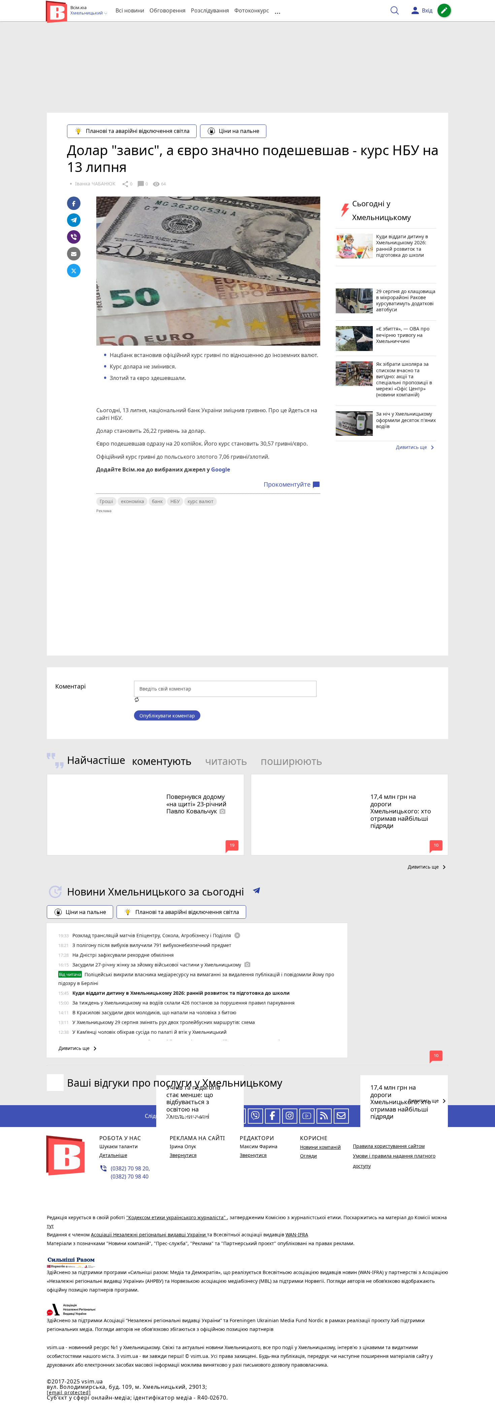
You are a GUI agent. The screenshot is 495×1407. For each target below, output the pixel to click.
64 (159, 184)
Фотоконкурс (251, 10)
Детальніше (113, 1155)
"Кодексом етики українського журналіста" (176, 1217)
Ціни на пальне (239, 131)
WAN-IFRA (297, 1234)
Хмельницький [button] (87, 13)
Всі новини (130, 10)
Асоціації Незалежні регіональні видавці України (149, 1234)
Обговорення (168, 10)
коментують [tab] (162, 761)
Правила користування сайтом (389, 1146)
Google (220, 469)
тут (50, 1226)
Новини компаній (320, 1147)
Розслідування (210, 10)
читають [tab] (226, 761)
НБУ (175, 501)
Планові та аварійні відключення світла (138, 131)
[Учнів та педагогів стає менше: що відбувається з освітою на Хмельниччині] (145, 1065)
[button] (256, 891)
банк (157, 501)
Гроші (106, 501)
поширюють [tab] (291, 761)
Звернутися (183, 1155)
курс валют (200, 501)
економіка (132, 501)
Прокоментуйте (292, 484)
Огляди (308, 1156)
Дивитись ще (416, 448)
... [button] (277, 10)
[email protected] (69, 1392)
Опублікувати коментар (167, 715)
